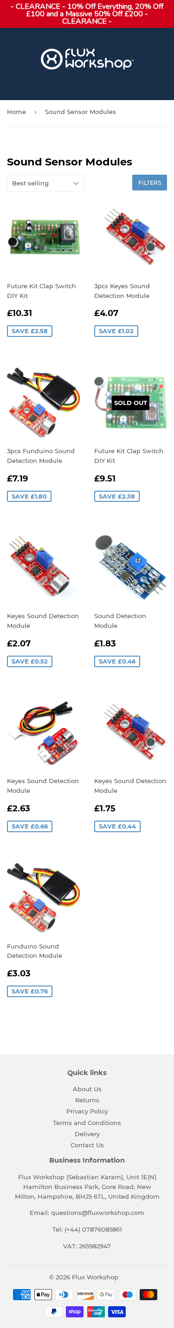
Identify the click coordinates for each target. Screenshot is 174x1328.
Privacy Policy (87, 1111)
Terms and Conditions (87, 1122)
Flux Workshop (95, 1277)
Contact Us (87, 1145)
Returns (87, 1100)
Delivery (87, 1134)
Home (16, 111)
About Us (87, 1089)
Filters (149, 182)
